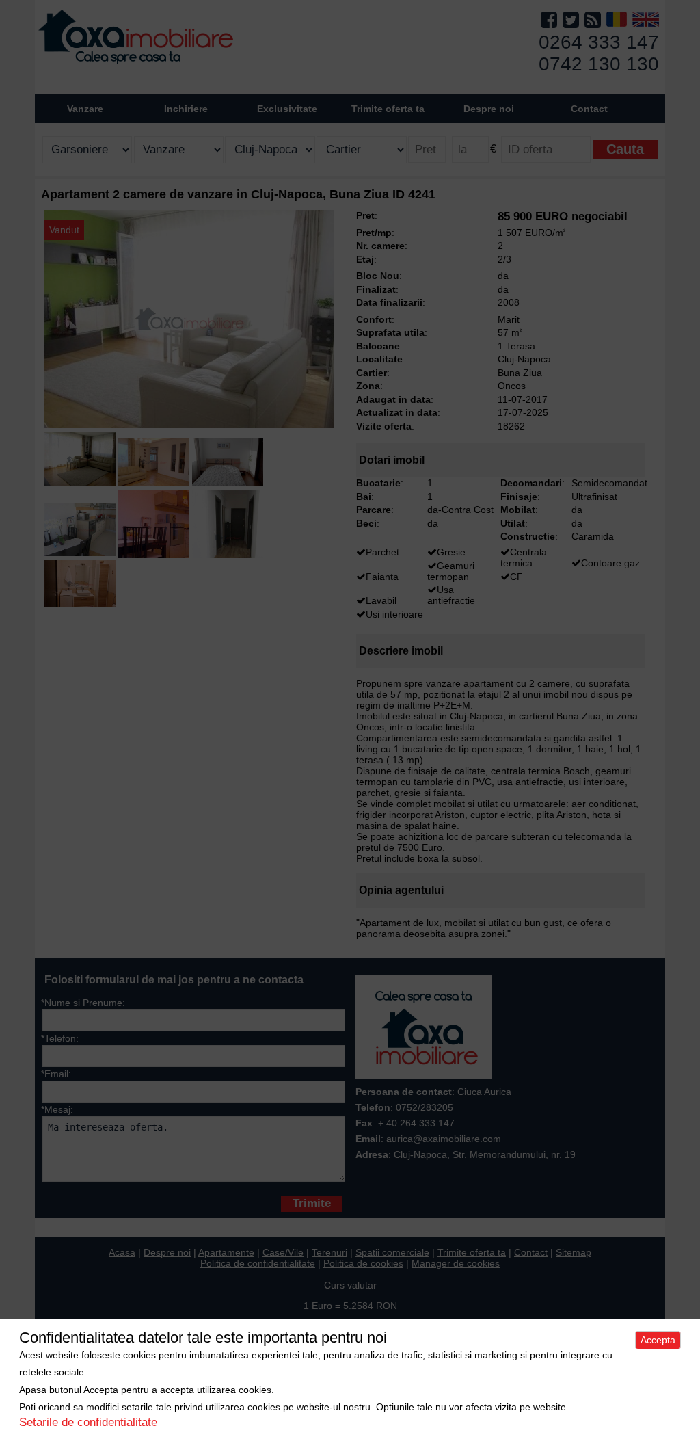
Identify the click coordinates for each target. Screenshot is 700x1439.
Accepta (658, 1339)
